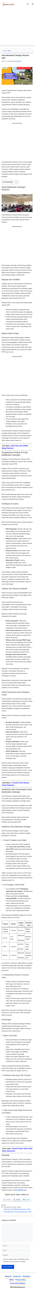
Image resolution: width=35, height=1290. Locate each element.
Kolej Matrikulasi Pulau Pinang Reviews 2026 (17, 1212)
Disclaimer (26, 1276)
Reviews (14, 1207)
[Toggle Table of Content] (15, 182)
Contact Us (17, 1276)
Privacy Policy (20, 1280)
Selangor (19, 1207)
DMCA (11, 1280)
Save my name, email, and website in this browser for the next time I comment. (16, 1260)
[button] (27, 4)
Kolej (4, 1207)
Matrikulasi (8, 1207)
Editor (9, 50)
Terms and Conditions (17, 1283)
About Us (8, 1276)
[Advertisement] (17, 27)
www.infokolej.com (20, 1190)
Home (5, 50)
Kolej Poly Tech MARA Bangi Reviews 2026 (17, 1209)
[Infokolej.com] (9, 4)
